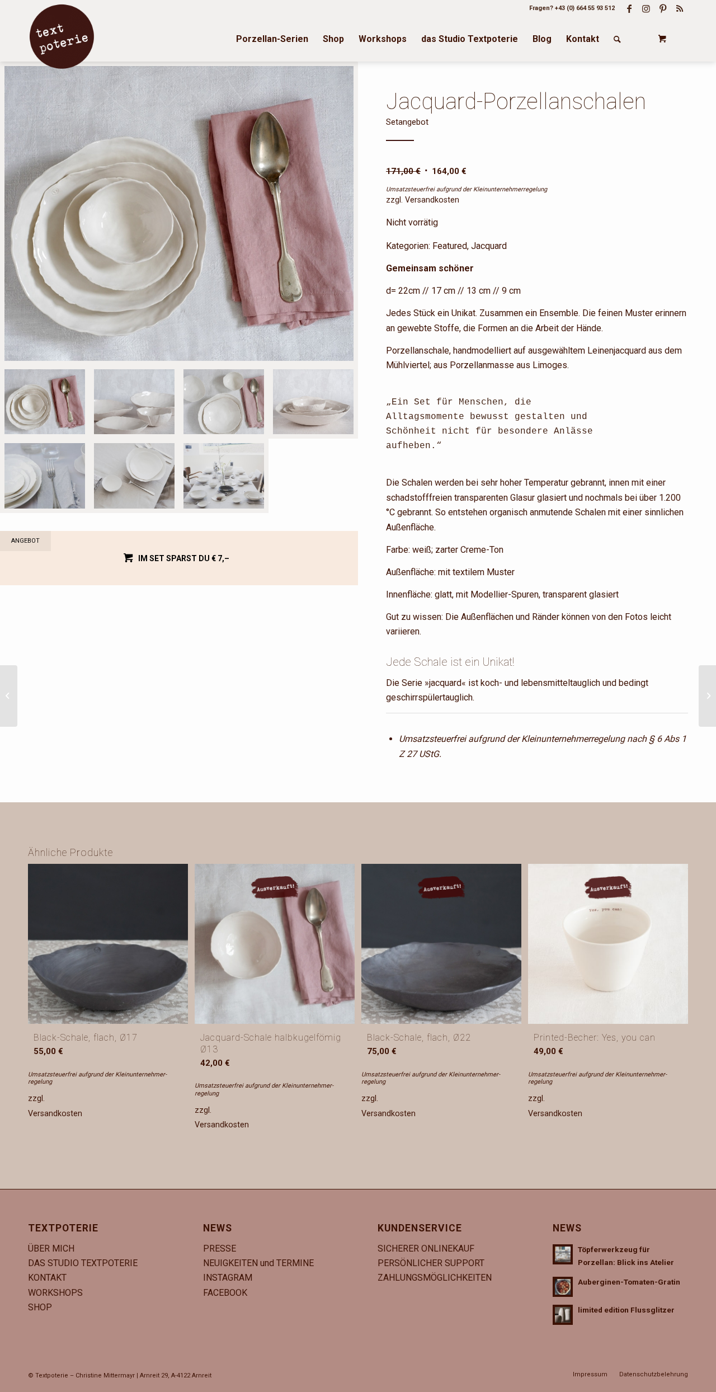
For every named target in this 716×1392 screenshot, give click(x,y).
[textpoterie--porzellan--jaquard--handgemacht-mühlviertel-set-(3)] (223, 402)
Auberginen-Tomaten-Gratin (629, 1281)
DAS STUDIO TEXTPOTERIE (83, 1263)
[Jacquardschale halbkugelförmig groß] (8, 696)
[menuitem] (272, 39)
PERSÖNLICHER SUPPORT (431, 1263)
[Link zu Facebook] (629, 8)
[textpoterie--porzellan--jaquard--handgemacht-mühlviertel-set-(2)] (179, 213)
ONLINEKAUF (447, 1248)
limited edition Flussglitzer (626, 1309)
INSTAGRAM (227, 1277)
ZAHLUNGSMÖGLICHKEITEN (435, 1277)
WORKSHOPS (55, 1292)
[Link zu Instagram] (646, 8)
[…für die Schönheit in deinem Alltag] (223, 476)
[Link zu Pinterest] (662, 8)
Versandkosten (432, 200)
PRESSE (219, 1248)
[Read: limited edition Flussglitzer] (563, 1315)
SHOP (40, 1307)
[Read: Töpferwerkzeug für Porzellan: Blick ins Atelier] (563, 1254)
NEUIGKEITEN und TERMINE (258, 1263)
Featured (449, 246)
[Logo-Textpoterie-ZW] (61, 36)
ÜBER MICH (51, 1248)
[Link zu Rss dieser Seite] (679, 8)
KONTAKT (47, 1277)
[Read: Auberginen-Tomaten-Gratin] (563, 1287)
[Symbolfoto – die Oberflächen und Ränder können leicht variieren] (134, 402)
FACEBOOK (225, 1292)
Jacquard (489, 246)
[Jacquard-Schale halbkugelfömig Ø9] (707, 696)
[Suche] (617, 39)
